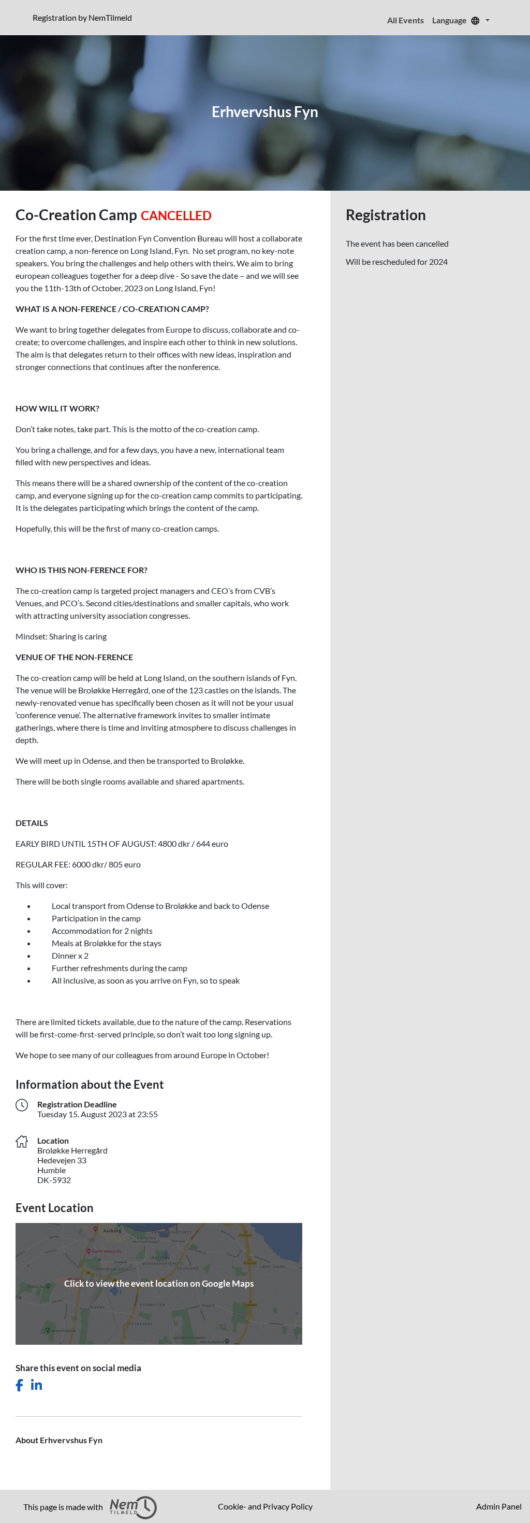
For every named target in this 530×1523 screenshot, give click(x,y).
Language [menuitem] (450, 20)
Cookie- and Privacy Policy (265, 1506)
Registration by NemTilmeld (84, 17)
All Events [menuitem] (405, 20)
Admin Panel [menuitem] (499, 1506)
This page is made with (64, 1507)
